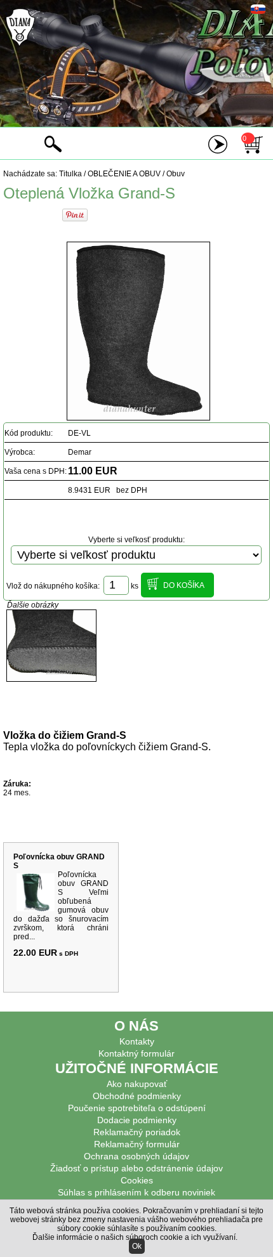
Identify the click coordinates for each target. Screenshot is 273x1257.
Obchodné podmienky (137, 1096)
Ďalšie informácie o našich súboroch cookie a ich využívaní (134, 1237)
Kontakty (136, 1041)
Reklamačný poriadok (136, 1132)
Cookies (137, 1180)
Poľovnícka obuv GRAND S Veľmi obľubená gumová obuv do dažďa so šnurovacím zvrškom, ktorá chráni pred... (61, 905)
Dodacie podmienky (136, 1120)
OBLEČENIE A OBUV (124, 173)
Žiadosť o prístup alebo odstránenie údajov (136, 1168)
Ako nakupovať (137, 1084)
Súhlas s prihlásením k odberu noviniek (136, 1192)
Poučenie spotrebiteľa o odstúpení (137, 1108)
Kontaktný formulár (136, 1053)
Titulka (70, 173)
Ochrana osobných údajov (136, 1156)
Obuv (175, 173)
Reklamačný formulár (137, 1144)
